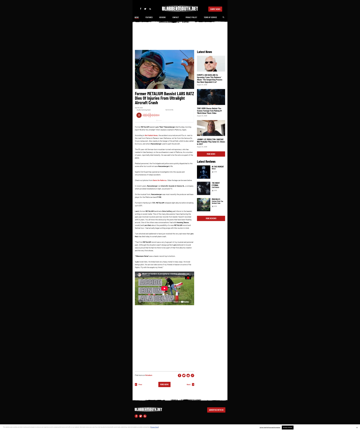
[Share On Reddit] (188, 375)
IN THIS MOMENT (218, 166)
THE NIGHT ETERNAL (216, 184)
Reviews (162, 17)
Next (188, 384)
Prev (140, 384)
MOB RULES (216, 199)
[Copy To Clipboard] (192, 375)
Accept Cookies (287, 427)
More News (164, 384)
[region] (180, 427)
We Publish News (151, 135)
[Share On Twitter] (184, 375)
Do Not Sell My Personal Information (270, 427)
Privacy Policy (191, 17)
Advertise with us (216, 410)
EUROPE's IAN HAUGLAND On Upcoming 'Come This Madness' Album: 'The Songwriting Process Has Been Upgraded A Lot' (209, 78)
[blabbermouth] (180, 11)
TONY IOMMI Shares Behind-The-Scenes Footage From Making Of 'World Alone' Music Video (209, 110)
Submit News (215, 9)
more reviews (211, 218)
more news (211, 154)
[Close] (357, 427)
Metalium (148, 375)
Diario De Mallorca (159, 180)
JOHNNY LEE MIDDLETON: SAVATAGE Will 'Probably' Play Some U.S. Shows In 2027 (211, 141)
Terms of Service (210, 17)
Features (149, 17)
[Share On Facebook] (179, 375)
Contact (175, 17)
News (137, 17)
